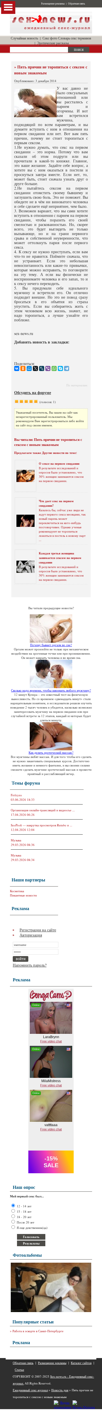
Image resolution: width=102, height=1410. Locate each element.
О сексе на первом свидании (59, 463)
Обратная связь (76, 3)
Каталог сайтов (81, 1363)
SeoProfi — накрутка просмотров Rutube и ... (41, 825)
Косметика (17, 891)
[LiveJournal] (41, 368)
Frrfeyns (16, 795)
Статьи (19, 1369)
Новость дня (59, 1390)
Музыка (16, 840)
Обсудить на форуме (32, 392)
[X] (35, 368)
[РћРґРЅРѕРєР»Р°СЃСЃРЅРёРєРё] (23, 368)
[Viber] (47, 368)
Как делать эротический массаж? (51, 752)
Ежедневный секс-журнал (30, 1390)
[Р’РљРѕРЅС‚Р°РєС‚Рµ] (16, 368)
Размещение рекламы (53, 3)
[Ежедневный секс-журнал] (51, 32)
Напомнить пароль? (29, 965)
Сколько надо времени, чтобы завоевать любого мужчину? (51, 690)
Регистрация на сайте (38, 930)
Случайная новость (24, 38)
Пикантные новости (23, 895)
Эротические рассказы (53, 43)
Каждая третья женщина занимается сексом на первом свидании (60, 558)
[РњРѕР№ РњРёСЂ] (29, 368)
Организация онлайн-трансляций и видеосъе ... (43, 810)
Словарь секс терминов (74, 38)
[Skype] (60, 368)
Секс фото (49, 38)
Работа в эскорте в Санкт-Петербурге (37, 1331)
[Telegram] (66, 368)
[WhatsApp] (54, 368)
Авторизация (31, 935)
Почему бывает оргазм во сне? (51, 645)
